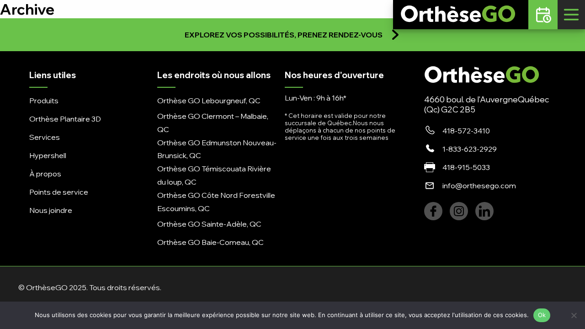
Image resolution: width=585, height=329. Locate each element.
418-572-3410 (466, 130)
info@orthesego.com (479, 185)
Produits (43, 100)
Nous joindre (50, 210)
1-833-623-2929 (469, 149)
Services (44, 137)
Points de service (58, 191)
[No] (573, 315)
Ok (542, 314)
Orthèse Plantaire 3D (65, 118)
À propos (45, 173)
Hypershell (47, 155)
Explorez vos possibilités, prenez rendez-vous (284, 34)
